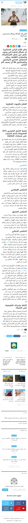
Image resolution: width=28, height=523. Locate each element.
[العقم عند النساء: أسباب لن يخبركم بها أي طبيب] (8, 392)
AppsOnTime (9, 520)
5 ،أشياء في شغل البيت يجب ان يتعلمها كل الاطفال (8, 362)
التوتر (8, 242)
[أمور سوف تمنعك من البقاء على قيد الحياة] (8, 378)
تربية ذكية (14, 435)
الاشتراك (5, 490)
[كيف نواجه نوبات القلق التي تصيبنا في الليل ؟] (20, 378)
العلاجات (24, 270)
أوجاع (22, 329)
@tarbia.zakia (11, 495)
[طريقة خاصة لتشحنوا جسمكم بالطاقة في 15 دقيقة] (20, 392)
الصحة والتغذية (23, 30)
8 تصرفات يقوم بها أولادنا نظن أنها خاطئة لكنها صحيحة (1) (20, 362)
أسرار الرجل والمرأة (9, 390)
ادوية (18, 329)
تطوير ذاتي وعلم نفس (9, 375)
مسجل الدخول (15, 418)
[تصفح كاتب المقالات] (25, 39)
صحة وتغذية (22, 375)
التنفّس (23, 165)
